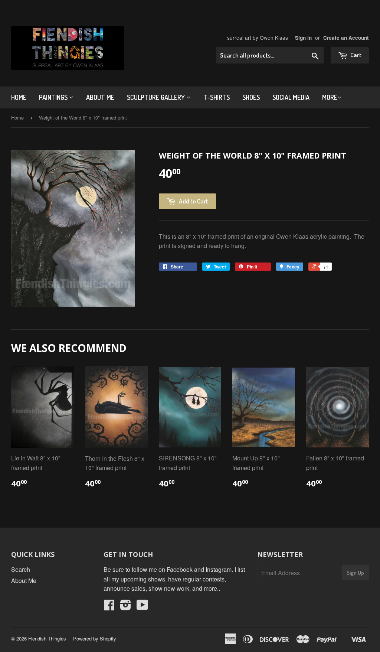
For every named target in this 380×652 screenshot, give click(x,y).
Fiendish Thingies (47, 638)
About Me (100, 97)
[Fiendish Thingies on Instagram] (125, 607)
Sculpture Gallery (156, 97)
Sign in (303, 37)
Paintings (54, 97)
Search (20, 569)
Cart (355, 55)
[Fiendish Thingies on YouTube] (142, 607)
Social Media (290, 97)
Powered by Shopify (94, 638)
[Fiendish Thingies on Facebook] (109, 607)
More (329, 97)
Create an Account (346, 37)
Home (18, 97)
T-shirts (216, 97)
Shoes (251, 97)
